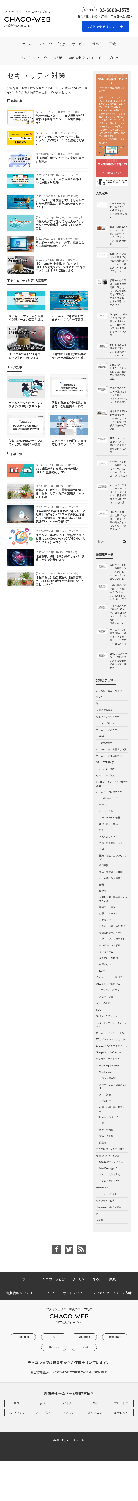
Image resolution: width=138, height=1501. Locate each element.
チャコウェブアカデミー (109, 1059)
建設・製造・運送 (108, 824)
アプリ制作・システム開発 (110, 1149)
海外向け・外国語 (108, 958)
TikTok (84, 1347)
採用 (101, 736)
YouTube (84, 1336)
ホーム (27, 44)
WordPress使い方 (108, 1168)
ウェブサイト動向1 (106, 1194)
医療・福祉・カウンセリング (113, 857)
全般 (101, 849)
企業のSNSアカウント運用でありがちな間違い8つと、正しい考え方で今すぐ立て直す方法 (119, 262)
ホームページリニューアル (110, 1033)
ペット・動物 (106, 811)
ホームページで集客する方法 (111, 749)
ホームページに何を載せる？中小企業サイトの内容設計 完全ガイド (118, 210)
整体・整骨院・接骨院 (111, 872)
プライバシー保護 (105, 769)
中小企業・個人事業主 (111, 878)
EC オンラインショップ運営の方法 (112, 784)
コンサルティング (108, 798)
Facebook (23, 1336)
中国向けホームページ (111, 964)
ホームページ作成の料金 (109, 755)
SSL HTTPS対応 (105, 762)
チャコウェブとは (52, 44)
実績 (112, 44)
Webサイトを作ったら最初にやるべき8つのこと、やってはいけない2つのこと (119, 468)
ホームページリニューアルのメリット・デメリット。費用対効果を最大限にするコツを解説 (118, 494)
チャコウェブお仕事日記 (109, 977)
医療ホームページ (108, 1117)
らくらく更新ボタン (109, 1181)
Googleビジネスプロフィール (111, 1046)
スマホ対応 (105, 1094)
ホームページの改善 (109, 817)
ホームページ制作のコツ (109, 792)
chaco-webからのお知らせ (110, 1207)
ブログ (113, 58)
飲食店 (102, 891)
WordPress (105, 1072)
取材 (98, 703)
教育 (101, 830)
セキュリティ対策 (105, 775)
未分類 (99, 1220)
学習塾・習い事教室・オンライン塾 (113, 899)
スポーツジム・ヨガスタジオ (113, 1086)
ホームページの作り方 (107, 729)
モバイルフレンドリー (111, 945)
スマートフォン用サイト (112, 939)
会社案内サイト (107, 1101)
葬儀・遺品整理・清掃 (111, 843)
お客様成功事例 (104, 710)
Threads (54, 1347)
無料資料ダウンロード (85, 58)
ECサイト (104, 970)
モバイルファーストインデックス (111, 1025)
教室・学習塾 (106, 1130)
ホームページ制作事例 (107, 1065)
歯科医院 (104, 865)
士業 (101, 884)
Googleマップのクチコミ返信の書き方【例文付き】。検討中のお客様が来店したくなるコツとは (118, 325)
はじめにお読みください (109, 690)
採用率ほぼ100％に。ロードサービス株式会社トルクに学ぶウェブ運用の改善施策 (119, 235)
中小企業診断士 (104, 742)
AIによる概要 (103, 1003)
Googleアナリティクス (111, 1162)
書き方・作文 (106, 951)
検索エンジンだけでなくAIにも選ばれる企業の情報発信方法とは (118, 445)
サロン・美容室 (107, 1078)
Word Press (102, 1187)
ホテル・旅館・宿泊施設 (112, 926)
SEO (98, 1009)
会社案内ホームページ (111, 932)
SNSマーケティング (106, 1016)
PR (97, 1213)
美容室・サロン (107, 907)
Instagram (115, 1336)
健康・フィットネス (109, 913)
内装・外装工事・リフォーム (113, 1109)
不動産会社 (105, 920)
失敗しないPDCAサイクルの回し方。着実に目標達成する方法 (118, 371)
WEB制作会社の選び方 (108, 984)
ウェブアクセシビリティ (109, 716)
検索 (124, 542)
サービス (78, 44)
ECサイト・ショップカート (110, 1039)
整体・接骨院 (106, 1136)
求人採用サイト (107, 836)
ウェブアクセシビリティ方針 (110, 1293)
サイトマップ (72, 1293)
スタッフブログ (107, 996)
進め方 (97, 44)
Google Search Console (108, 1052)
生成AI (99, 697)
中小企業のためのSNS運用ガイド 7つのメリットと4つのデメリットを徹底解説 (119, 395)
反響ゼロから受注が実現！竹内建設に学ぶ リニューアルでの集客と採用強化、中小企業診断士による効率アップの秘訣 (118, 292)
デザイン (104, 804)
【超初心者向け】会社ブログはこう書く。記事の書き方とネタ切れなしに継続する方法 (118, 521)
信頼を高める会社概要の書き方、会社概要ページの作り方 (118, 350)
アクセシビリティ (105, 723)
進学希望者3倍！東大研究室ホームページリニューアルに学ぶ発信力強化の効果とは (119, 420)
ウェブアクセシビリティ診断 (41, 58)
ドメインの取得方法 (109, 1174)
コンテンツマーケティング (110, 990)
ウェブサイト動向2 (106, 1200)
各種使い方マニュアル (107, 1155)
